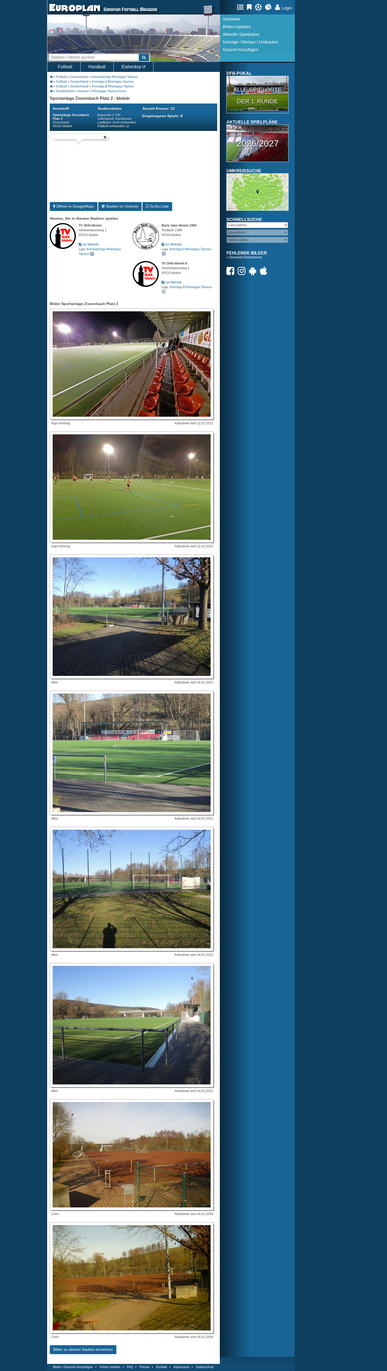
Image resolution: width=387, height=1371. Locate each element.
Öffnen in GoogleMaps (74, 206)
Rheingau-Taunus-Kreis (109, 91)
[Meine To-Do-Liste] (250, 7)
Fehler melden (110, 1367)
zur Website (90, 244)
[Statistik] (269, 7)
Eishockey (132, 67)
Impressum (181, 1367)
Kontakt (161, 1367)
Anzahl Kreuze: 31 (158, 108)
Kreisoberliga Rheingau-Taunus (115, 77)
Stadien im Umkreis (121, 206)
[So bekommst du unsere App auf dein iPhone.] (265, 271)
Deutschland (79, 77)
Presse (145, 1367)
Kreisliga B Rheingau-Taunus (113, 86)
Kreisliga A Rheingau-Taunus (112, 81)
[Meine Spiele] (259, 7)
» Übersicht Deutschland (244, 257)
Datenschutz (205, 1367)
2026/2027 (257, 143)
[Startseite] (74, 12)
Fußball (65, 67)
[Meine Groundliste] (241, 7)
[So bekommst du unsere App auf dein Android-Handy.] (254, 271)
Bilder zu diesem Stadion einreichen (83, 1349)
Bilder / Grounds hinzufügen (73, 1367)
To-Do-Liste (158, 206)
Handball (97, 67)
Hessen (83, 91)
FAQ (130, 1367)
